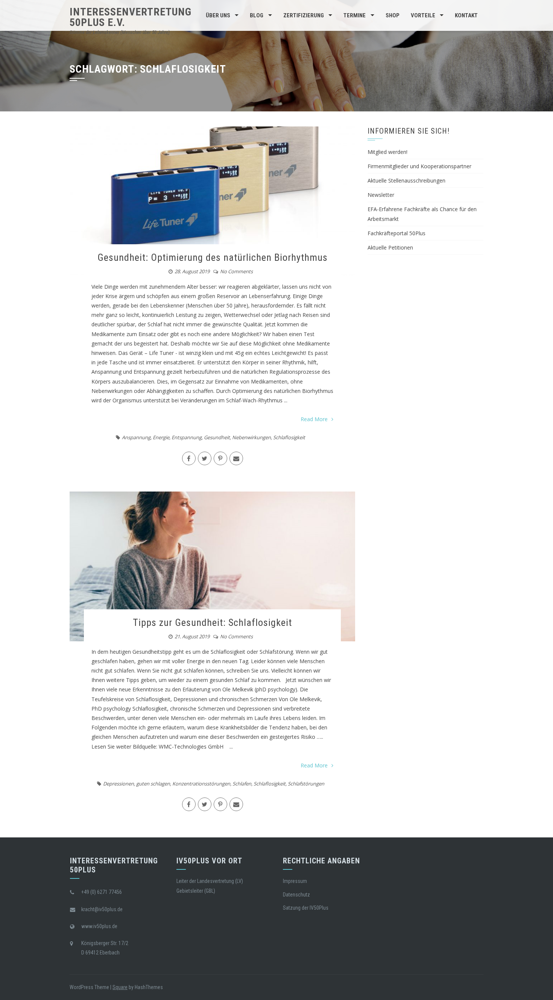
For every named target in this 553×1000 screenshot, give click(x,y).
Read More (314, 419)
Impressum (295, 881)
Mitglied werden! (387, 151)
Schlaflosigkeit (289, 437)
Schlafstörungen (306, 783)
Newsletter (381, 194)
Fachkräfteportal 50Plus (396, 233)
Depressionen (118, 783)
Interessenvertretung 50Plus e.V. (130, 17)
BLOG (256, 15)
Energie (161, 437)
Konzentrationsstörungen (201, 783)
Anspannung (136, 437)
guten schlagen (153, 783)
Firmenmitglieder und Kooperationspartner (419, 166)
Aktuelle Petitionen (390, 247)
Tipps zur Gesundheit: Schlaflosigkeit (212, 622)
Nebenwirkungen (251, 437)
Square (120, 987)
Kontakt (466, 15)
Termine (354, 15)
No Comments (236, 271)
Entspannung (187, 437)
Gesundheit (217, 437)
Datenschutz (296, 895)
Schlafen (241, 783)
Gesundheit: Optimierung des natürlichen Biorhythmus (212, 257)
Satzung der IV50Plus (305, 908)
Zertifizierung (303, 15)
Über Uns (218, 15)
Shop (393, 15)
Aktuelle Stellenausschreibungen (406, 180)
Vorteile (423, 15)
